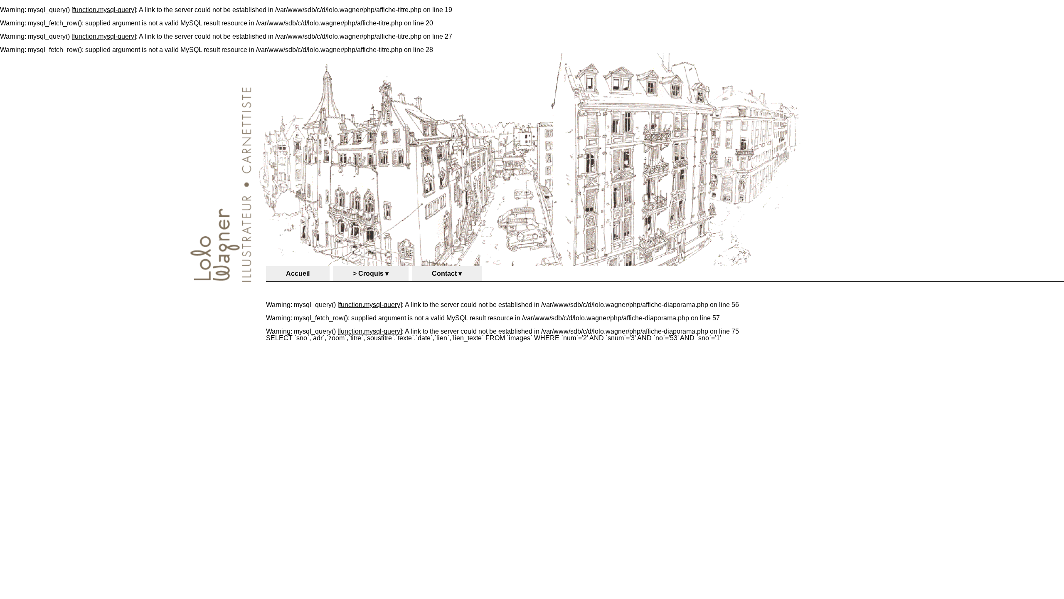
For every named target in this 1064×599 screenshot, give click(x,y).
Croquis (371, 273)
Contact (444, 273)
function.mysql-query (103, 9)
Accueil (298, 273)
